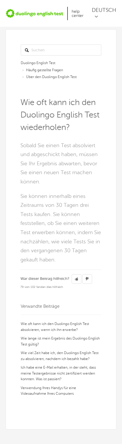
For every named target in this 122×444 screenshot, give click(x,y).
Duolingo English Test (38, 63)
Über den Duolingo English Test (51, 77)
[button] (76, 279)
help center (78, 13)
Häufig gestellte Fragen (44, 70)
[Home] (34, 13)
